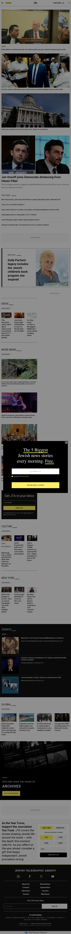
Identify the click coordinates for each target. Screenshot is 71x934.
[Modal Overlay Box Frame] (35, 467)
